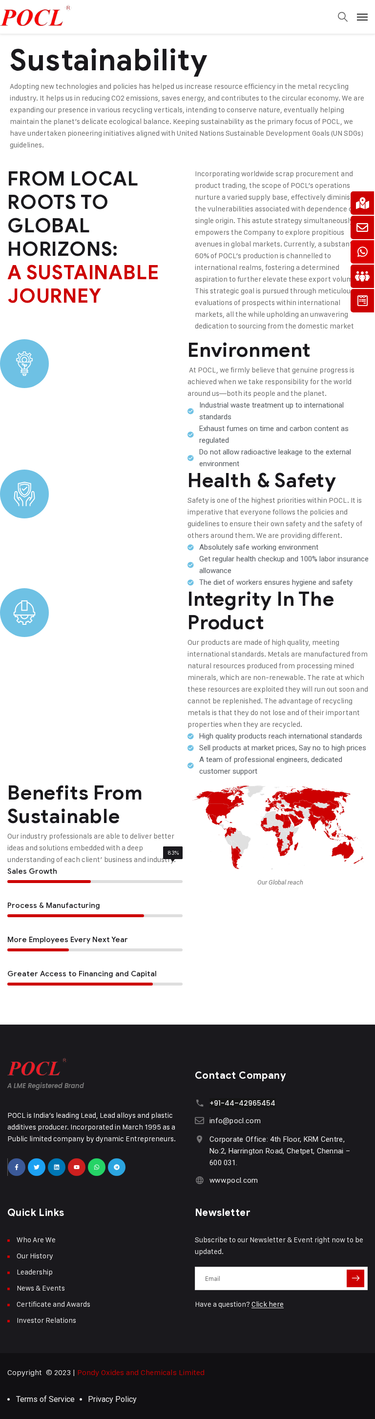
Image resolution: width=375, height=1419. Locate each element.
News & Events (41, 1288)
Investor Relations (46, 1320)
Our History (35, 1255)
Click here (267, 1304)
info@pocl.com (235, 1120)
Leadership (35, 1271)
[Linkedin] (56, 1167)
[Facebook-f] (16, 1167)
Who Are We (36, 1239)
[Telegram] (116, 1167)
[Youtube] (76, 1167)
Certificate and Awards (53, 1304)
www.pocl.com (233, 1180)
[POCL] (187, 14)
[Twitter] (36, 1167)
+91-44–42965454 (242, 1103)
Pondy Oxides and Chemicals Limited (141, 1372)
